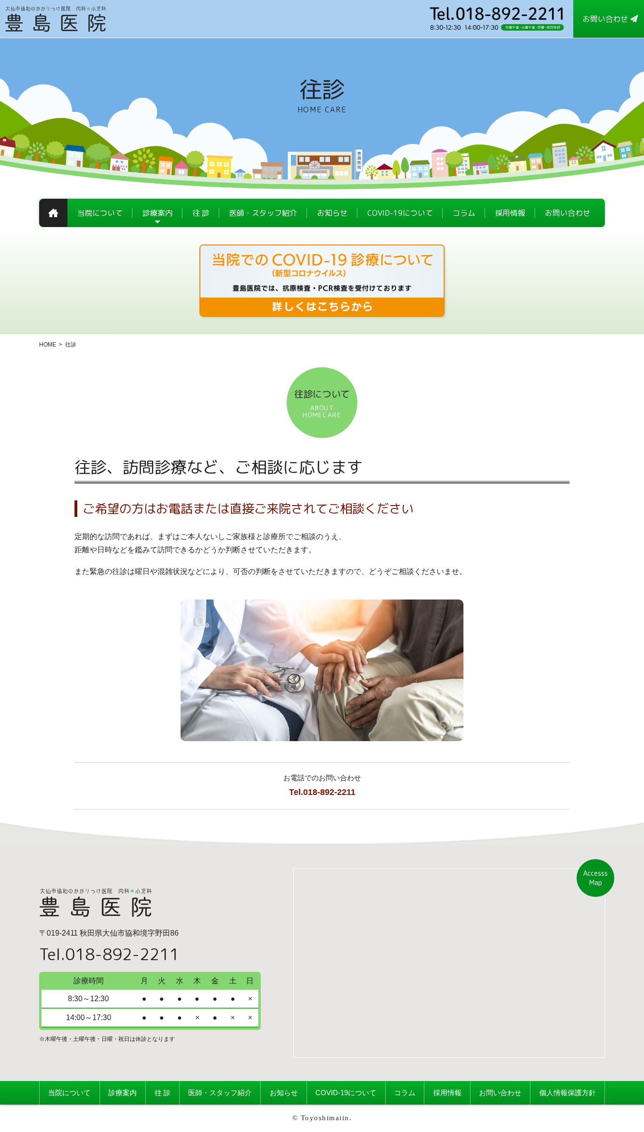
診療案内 (122, 1093)
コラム (404, 1093)
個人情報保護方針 (567, 1093)
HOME (47, 344)
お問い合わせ (500, 1093)
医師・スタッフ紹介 (220, 1093)
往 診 (163, 1093)
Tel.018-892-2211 (322, 792)
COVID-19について (345, 1093)
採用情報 (447, 1093)
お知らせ (284, 1093)
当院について (69, 1093)
